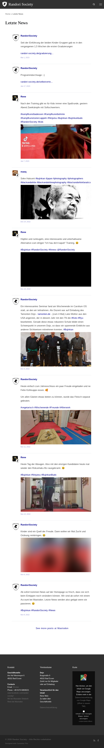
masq (23, 171)
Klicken (16, 687)
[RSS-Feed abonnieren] (94, 740)
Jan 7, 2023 (25, 161)
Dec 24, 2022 (25, 222)
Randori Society (19, 739)
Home (7, 14)
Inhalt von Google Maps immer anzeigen (84, 716)
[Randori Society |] (5, 4)
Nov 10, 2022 (25, 514)
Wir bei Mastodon (14, 699)
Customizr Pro (22, 743)
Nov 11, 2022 (25, 447)
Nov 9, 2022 (25, 574)
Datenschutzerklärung (48, 707)
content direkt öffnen (85, 721)
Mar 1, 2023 (25, 58)
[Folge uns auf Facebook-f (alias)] (98, 740)
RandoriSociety (29, 35)
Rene (23, 96)
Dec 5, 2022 (25, 369)
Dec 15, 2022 (25, 289)
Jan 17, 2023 (25, 86)
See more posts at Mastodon (52, 628)
